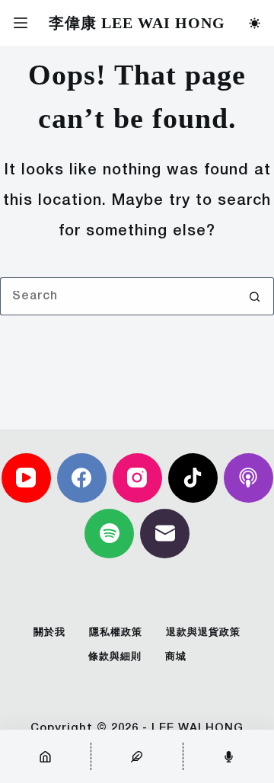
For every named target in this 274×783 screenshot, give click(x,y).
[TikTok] (193, 478)
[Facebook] (82, 478)
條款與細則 (115, 657)
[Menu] (20, 23)
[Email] (165, 533)
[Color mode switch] (254, 23)
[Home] (45, 756)
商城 (175, 657)
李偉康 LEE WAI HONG (137, 22)
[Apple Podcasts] (248, 478)
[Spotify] (109, 533)
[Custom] (137, 756)
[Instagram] (137, 478)
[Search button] (255, 296)
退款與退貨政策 (203, 632)
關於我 (49, 632)
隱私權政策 (115, 632)
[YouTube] (26, 478)
